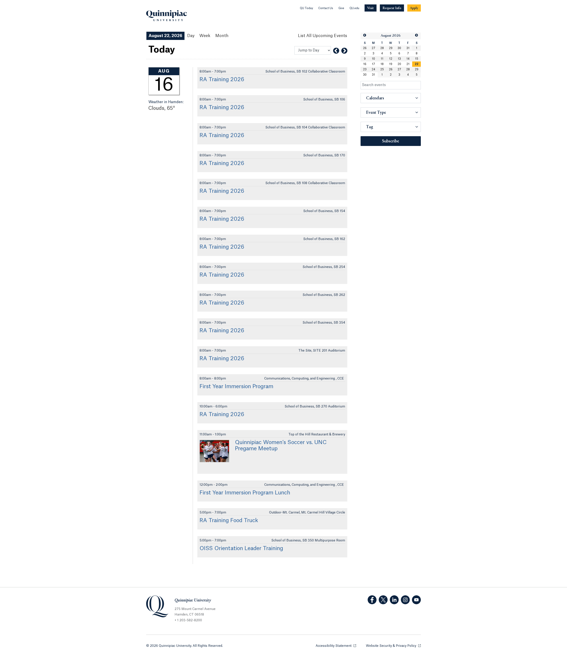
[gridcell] (416, 64)
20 (399, 64)
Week (204, 36)
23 (365, 69)
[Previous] (336, 50)
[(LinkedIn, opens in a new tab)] (394, 599)
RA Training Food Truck (229, 520)
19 (390, 64)
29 (390, 48)
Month (221, 36)
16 (364, 64)
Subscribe (390, 141)
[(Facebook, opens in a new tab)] (372, 599)
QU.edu (354, 8)
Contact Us (325, 8)
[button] (365, 35)
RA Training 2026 (222, 79)
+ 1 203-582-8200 (188, 620)
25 (382, 69)
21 (408, 64)
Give (341, 8)
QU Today (306, 8)
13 (399, 58)
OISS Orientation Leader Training (241, 548)
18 (382, 64)
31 (408, 48)
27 (373, 48)
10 (373, 58)
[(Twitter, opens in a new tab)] (383, 599)
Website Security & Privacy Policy (393, 645)
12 (390, 58)
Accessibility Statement (336, 645)
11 (382, 58)
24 (373, 69)
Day (190, 36)
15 (416, 58)
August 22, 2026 (165, 36)
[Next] (344, 50)
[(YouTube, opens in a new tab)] (416, 599)
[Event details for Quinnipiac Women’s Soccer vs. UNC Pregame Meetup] (214, 451)
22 (416, 64)
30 (399, 48)
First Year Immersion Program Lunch (245, 493)
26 (365, 48)
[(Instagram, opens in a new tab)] (405, 599)
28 (382, 48)
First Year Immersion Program (236, 386)
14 (408, 58)
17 (373, 64)
